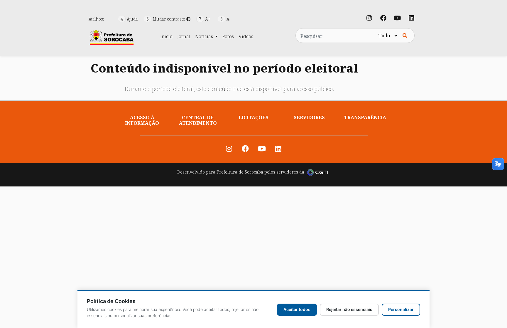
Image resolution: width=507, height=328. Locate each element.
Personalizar (401, 309)
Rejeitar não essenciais (349, 309)
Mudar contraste (166, 19)
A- (225, 19)
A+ (205, 19)
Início (166, 36)
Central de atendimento (198, 120)
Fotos (228, 36)
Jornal (183, 36)
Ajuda (130, 19)
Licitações (253, 117)
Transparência (365, 117)
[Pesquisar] (405, 35)
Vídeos (246, 36)
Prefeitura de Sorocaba (240, 172)
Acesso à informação (142, 120)
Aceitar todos (296, 309)
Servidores (309, 117)
